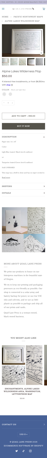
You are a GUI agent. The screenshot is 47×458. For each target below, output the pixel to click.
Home (5, 17)
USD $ (23, 434)
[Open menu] (5, 8)
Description (9, 137)
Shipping (7, 186)
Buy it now (23, 126)
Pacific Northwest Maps (28, 17)
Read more (6, 177)
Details (6, 193)
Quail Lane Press (22, 442)
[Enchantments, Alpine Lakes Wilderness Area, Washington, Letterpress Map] (22, 365)
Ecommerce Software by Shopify (23, 446)
